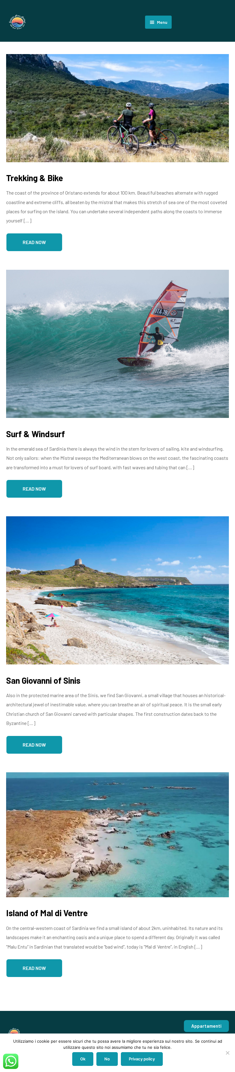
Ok (82, 1058)
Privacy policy (142, 1058)
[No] (227, 1053)
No (107, 1058)
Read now (34, 242)
